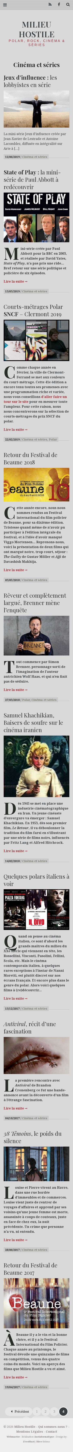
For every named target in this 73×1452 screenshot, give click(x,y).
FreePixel (29, 1441)
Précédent (22, 1411)
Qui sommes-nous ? (52, 1427)
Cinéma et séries (34, 157)
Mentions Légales (29, 1431)
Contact (51, 1431)
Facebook (58, 4)
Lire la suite (15, 281)
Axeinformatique (44, 1436)
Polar (53, 439)
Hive (39, 1441)
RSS (49, 4)
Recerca (66, 4)
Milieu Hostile (37, 29)
